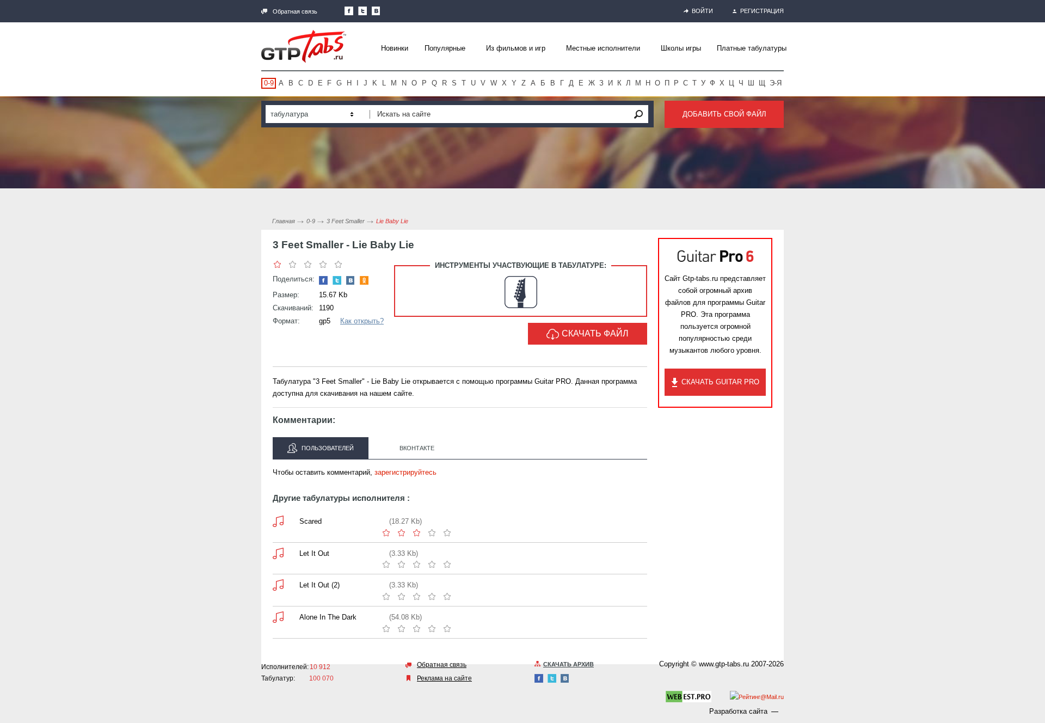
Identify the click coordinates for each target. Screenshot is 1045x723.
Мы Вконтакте (376, 11)
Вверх (1035, 361)
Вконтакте (416, 448)
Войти (702, 11)
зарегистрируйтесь (405, 472)
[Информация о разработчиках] (688, 698)
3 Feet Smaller (346, 221)
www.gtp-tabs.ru (724, 664)
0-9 (269, 83)
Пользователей (327, 448)
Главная (283, 221)
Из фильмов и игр (515, 48)
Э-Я (776, 83)
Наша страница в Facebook (349, 11)
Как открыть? (362, 321)
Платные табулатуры (751, 48)
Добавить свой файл (724, 114)
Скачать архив (568, 664)
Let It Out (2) (319, 585)
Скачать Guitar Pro (720, 382)
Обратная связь (295, 11)
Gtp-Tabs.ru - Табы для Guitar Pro (303, 46)
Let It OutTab (278, 553)
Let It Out (314, 553)
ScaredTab (278, 521)
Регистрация (762, 11)
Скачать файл (595, 333)
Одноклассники (364, 280)
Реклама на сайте (444, 678)
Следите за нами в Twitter (362, 11)
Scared (310, 521)
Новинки (394, 48)
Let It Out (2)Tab (278, 585)
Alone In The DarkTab (278, 617)
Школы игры (681, 48)
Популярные (445, 48)
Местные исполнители (603, 48)
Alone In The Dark (327, 617)
